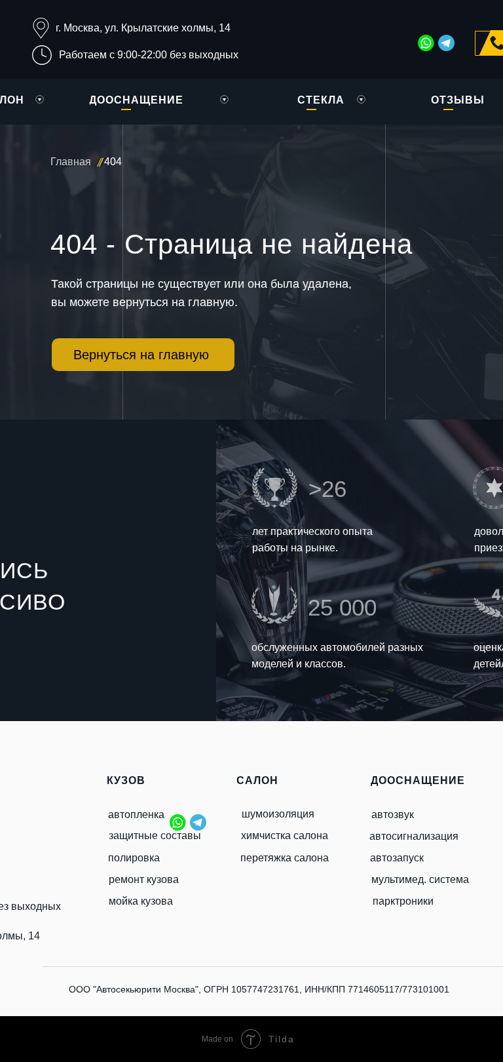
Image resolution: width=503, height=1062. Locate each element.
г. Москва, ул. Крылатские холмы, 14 (143, 27)
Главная (70, 161)
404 (113, 161)
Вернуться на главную (141, 354)
